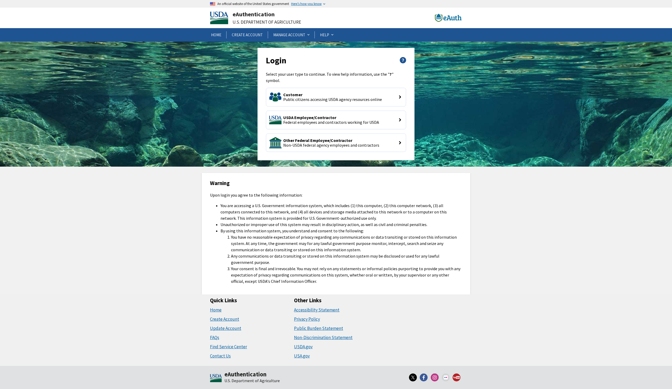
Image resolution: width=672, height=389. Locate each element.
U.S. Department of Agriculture (267, 22)
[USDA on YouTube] (456, 377)
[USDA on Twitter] (412, 377)
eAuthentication (254, 14)
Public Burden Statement (318, 328)
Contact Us (220, 356)
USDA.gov (303, 347)
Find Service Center (228, 347)
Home (216, 310)
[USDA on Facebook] (423, 377)
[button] (336, 97)
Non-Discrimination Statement (323, 337)
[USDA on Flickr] (445, 377)
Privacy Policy (307, 319)
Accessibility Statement (316, 310)
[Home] (216, 378)
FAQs (214, 337)
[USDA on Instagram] (434, 377)
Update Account (225, 328)
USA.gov (302, 356)
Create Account (224, 319)
